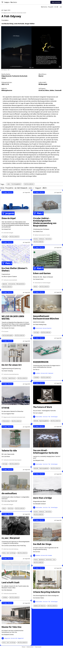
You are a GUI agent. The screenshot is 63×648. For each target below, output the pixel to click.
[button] (61, 316)
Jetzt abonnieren (46, 329)
